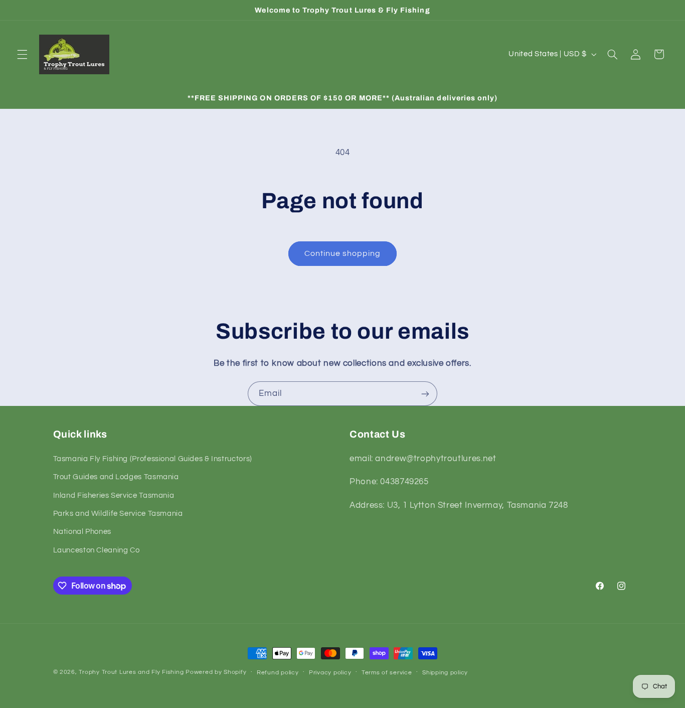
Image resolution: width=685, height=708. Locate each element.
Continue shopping (342, 253)
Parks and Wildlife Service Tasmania (118, 513)
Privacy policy (330, 672)
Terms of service (387, 672)
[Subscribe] (425, 393)
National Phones (82, 531)
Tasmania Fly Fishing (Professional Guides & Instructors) (152, 459)
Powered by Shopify (216, 672)
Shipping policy (445, 672)
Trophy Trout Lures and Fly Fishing (131, 672)
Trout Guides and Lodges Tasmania (116, 477)
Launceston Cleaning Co (96, 550)
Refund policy (278, 672)
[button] (22, 54)
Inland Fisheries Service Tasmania (114, 495)
